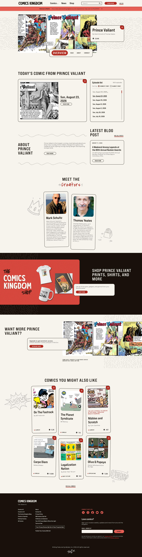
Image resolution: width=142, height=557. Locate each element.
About (37, 509)
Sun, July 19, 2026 (99, 116)
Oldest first (116, 86)
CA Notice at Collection (41, 519)
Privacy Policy (39, 514)
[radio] (99, 86)
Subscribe (110, 3)
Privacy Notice (114, 537)
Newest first (104, 86)
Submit (119, 531)
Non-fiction (66, 476)
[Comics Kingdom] (27, 501)
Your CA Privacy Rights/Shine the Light (45, 521)
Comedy (37, 430)
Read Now (66, 104)
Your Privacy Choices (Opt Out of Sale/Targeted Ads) (50, 527)
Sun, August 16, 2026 (100, 100)
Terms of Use (38, 523)
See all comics (71, 486)
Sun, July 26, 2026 (99, 112)
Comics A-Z (21, 509)
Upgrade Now (36, 346)
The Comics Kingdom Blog (25, 514)
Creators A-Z (21, 512)
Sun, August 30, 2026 (100, 92)
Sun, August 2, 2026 (99, 108)
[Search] (100, 3)
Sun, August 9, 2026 (99, 104)
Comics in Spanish (23, 516)
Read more (51, 154)
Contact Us (38, 512)
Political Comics (22, 519)
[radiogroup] (109, 86)
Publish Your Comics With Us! (43, 531)
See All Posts (118, 135)
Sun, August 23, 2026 (100, 96)
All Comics (20, 521)
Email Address (87, 528)
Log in (121, 3)
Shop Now (82, 292)
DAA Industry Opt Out (40, 516)
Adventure (92, 473)
